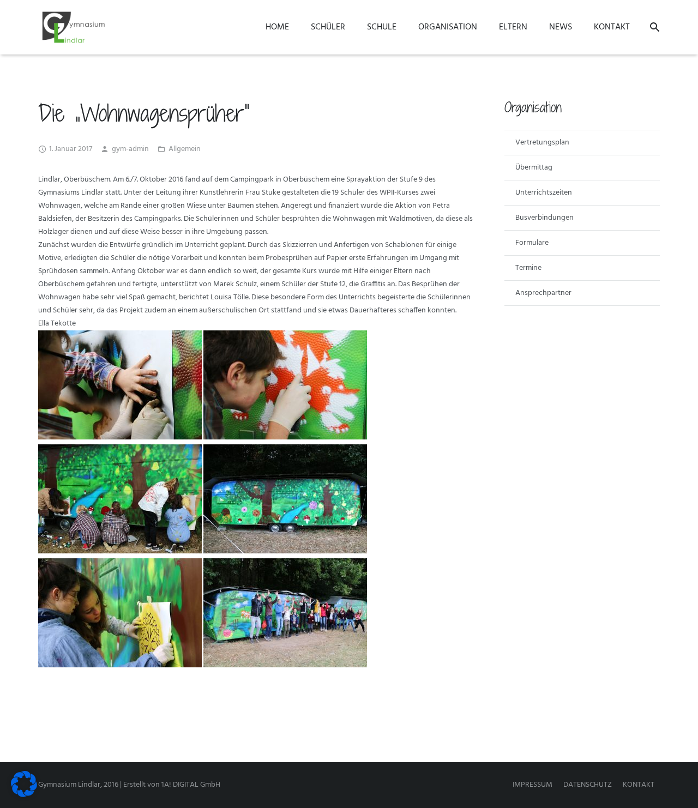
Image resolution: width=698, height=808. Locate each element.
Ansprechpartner (543, 293)
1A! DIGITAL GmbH (190, 785)
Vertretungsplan (542, 142)
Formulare (532, 243)
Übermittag (533, 167)
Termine (528, 268)
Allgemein (185, 149)
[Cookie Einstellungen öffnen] (24, 795)
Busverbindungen (544, 218)
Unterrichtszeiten (543, 192)
